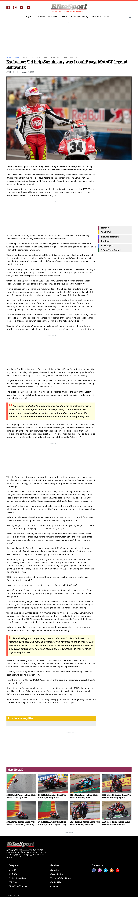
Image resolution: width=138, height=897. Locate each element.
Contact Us (55, 882)
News (106, 17)
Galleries (54, 870)
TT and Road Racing (78, 17)
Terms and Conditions (60, 878)
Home (8, 57)
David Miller (14, 72)
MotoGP (40, 17)
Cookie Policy (56, 874)
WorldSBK (52, 17)
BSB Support (96, 17)
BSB (63, 17)
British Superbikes (110, 237)
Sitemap (54, 886)
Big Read (30, 17)
